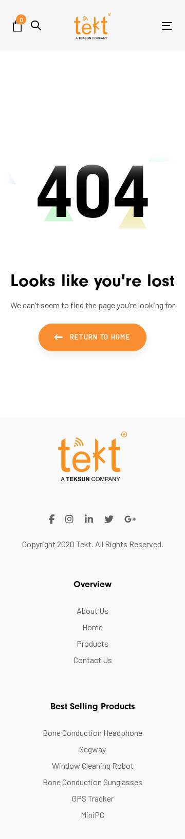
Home (92, 627)
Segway (92, 749)
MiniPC (92, 815)
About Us (92, 610)
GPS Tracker (93, 798)
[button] (36, 25)
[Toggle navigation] (145, 26)
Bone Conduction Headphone (92, 732)
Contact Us (92, 660)
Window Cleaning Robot (93, 765)
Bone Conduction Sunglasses (92, 782)
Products (92, 643)
